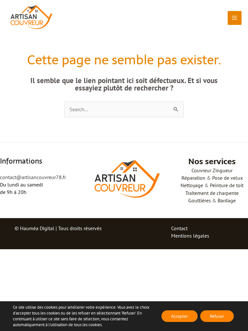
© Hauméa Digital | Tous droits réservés (58, 228)
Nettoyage (192, 185)
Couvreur (201, 170)
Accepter (179, 316)
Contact (179, 228)
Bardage (227, 200)
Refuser (217, 316)
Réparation (193, 178)
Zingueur (222, 170)
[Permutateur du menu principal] (235, 18)
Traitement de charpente (212, 193)
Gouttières (199, 200)
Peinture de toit (226, 185)
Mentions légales (190, 235)
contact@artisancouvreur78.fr (33, 177)
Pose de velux (227, 178)
